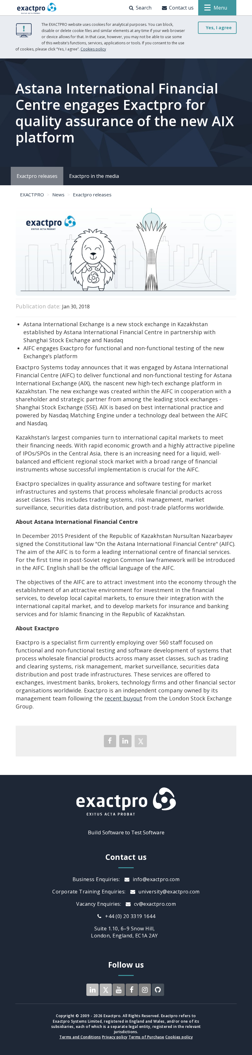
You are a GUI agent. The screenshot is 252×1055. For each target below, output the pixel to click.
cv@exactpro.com (154, 904)
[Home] (37, 7)
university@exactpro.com (168, 891)
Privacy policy (115, 1037)
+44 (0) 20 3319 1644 (130, 916)
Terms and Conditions (80, 1037)
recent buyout (123, 698)
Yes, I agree (219, 27)
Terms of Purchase (146, 1037)
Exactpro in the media (94, 176)
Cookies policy (93, 49)
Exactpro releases (37, 176)
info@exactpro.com (155, 879)
